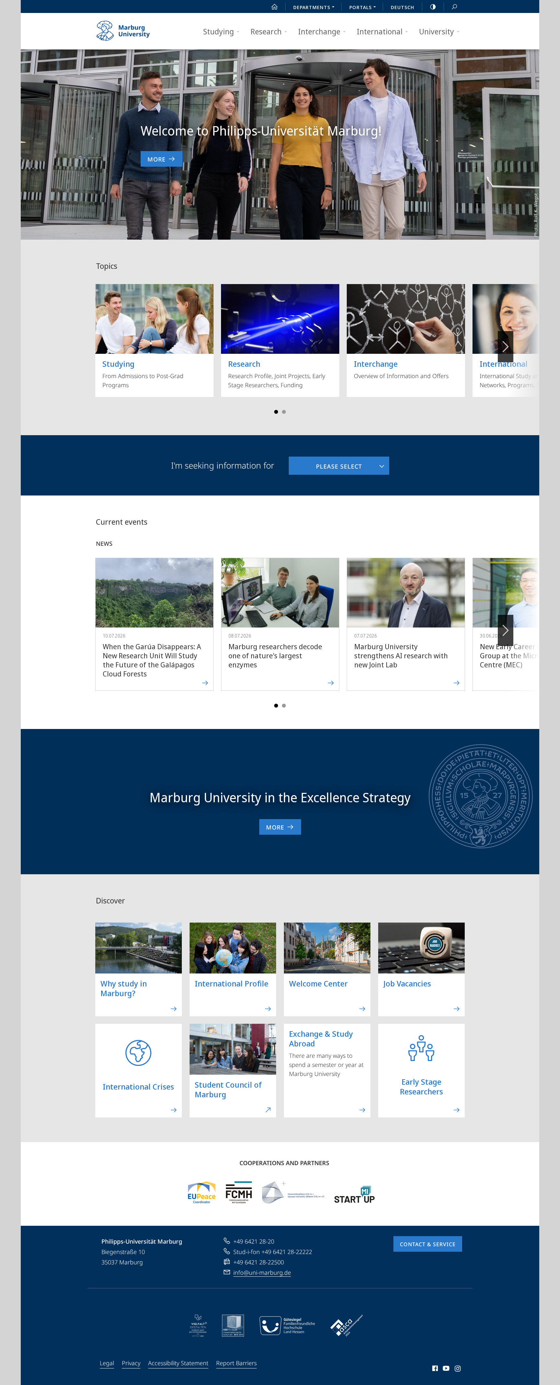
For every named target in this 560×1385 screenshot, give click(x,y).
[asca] (346, 1326)
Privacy (131, 1363)
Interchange (319, 31)
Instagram (458, 1369)
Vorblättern (505, 346)
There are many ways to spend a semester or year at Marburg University (326, 1053)
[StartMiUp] (354, 1192)
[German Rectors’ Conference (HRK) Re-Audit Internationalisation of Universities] (233, 1326)
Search (454, 6)
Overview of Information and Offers (401, 369)
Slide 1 (276, 412)
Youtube (445, 1369)
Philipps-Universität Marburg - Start (135, 31)
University (436, 31)
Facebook (434, 1369)
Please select (325, 463)
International (379, 31)
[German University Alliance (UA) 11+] (293, 1192)
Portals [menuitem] (360, 7)
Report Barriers (236, 1363)
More (156, 159)
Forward (505, 630)
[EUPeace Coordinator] (202, 1192)
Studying (218, 31)
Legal (107, 1363)
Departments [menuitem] (311, 7)
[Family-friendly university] (287, 1326)
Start (274, 6)
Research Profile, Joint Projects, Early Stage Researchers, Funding (276, 373)
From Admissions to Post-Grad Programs (142, 373)
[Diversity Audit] (198, 1326)
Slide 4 (284, 412)
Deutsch (402, 7)
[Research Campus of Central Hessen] (239, 1192)
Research (266, 31)
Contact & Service (428, 1244)
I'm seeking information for (222, 465)
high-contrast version (433, 6)
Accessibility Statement (178, 1363)
